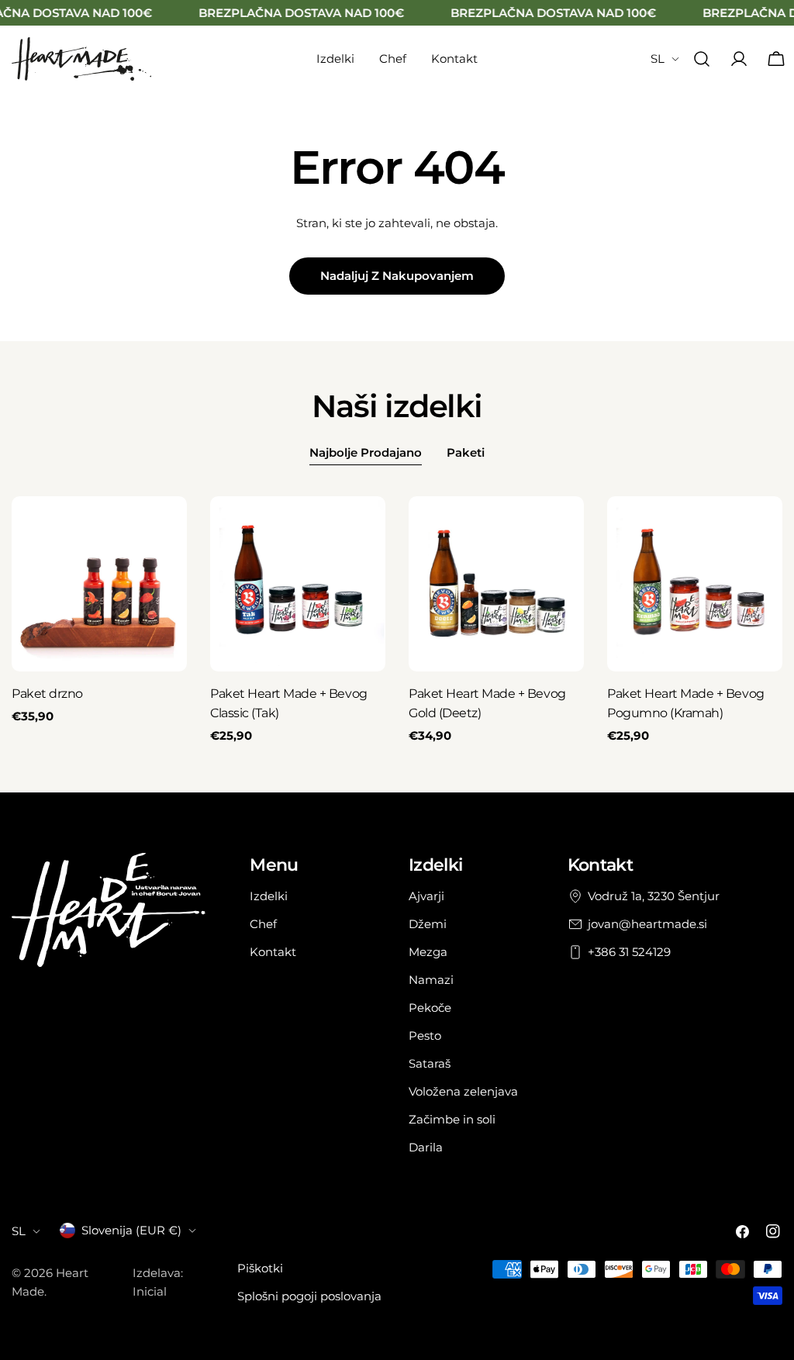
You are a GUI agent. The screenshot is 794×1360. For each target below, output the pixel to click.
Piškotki (260, 1268)
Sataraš (430, 1063)
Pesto (425, 1035)
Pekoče (430, 1007)
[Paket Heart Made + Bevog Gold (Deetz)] (496, 583)
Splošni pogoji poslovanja (309, 1296)
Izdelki (269, 896)
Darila (426, 1147)
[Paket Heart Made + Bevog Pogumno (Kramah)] (694, 583)
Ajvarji (426, 896)
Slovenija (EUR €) (131, 1230)
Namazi (431, 979)
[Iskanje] (701, 58)
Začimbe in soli (452, 1119)
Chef (263, 923)
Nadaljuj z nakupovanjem (397, 275)
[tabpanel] (397, 620)
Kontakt (273, 951)
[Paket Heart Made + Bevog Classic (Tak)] (297, 583)
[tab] (365, 454)
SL (658, 58)
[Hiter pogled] (164, 530)
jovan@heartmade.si (647, 923)
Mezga (428, 951)
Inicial (150, 1291)
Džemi (428, 923)
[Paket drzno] (99, 583)
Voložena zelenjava (463, 1091)
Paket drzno (47, 693)
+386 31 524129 (629, 951)
